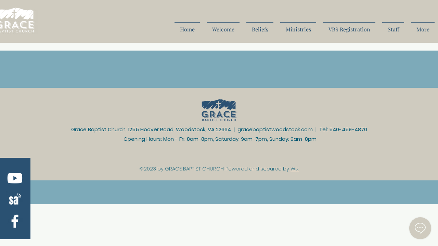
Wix (295, 168)
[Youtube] (15, 178)
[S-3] (15, 199)
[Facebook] (15, 221)
